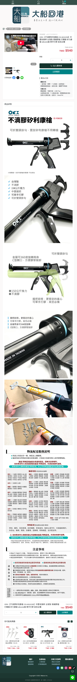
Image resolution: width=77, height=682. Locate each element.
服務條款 (31, 664)
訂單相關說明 (42, 664)
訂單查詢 (42, 662)
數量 (41, 56)
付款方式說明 (56, 659)
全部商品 (42, 659)
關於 (30, 659)
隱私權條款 (69, 659)
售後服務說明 (56, 664)
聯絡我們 (31, 662)
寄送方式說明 (56, 662)
